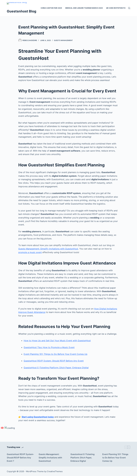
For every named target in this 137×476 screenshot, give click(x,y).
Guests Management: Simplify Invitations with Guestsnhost (50, 457)
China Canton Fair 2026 (51, 8)
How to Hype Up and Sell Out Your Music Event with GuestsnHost (57, 340)
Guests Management (63, 40)
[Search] (129, 8)
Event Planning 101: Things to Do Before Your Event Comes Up (55, 354)
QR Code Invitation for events (119, 8)
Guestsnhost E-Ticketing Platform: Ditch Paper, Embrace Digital (82, 457)
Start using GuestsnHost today (38, 416)
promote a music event (30, 252)
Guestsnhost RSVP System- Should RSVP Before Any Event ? (20, 457)
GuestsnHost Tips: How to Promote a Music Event (49, 347)
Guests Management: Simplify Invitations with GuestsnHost (48, 248)
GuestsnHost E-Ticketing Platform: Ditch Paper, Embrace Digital (56, 367)
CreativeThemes (55, 471)
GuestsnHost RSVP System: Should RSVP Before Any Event (54, 360)
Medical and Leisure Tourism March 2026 (84, 8)
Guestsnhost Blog (21, 11)
